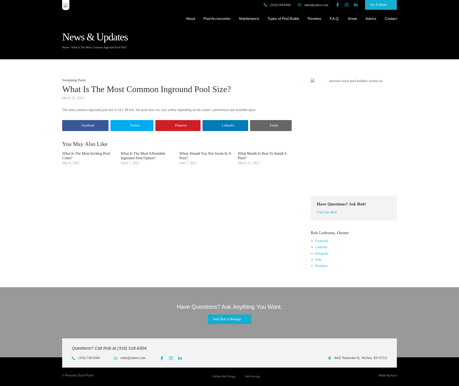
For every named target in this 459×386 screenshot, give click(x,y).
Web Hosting (252, 376)
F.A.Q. (334, 19)
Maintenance (249, 19)
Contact (391, 19)
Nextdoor (321, 266)
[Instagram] (346, 5)
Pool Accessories (217, 19)
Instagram (321, 253)
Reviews (314, 19)
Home (65, 47)
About (190, 19)
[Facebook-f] (337, 5)
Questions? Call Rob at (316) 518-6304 (109, 348)
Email (274, 125)
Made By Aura (388, 375)
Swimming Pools (73, 80)
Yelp (318, 259)
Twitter (135, 125)
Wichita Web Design (223, 376)
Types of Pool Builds (283, 19)
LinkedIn (228, 125)
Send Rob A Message (227, 319)
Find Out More (327, 212)
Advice (371, 19)
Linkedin (321, 247)
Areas (352, 19)
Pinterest (181, 125)
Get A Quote (378, 4)
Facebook (88, 125)
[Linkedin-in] (356, 5)
